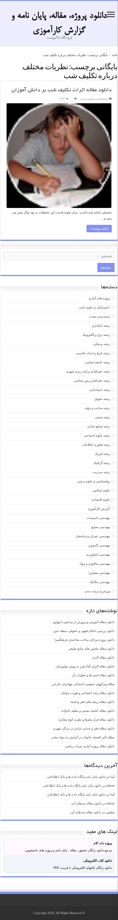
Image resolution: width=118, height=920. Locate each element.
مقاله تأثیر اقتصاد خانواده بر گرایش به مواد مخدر (83, 737)
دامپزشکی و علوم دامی (94, 307)
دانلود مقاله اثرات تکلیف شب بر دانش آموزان (61, 90)
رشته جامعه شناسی (97, 362)
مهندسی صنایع (100, 527)
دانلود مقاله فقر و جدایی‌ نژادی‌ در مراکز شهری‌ (84, 728)
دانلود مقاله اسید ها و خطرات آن (93, 675)
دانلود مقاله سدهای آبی (86, 803)
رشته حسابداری (99, 389)
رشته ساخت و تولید (97, 408)
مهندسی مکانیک (99, 582)
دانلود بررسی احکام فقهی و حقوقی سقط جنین (84, 630)
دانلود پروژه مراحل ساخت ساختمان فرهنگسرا (84, 639)
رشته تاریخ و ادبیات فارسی (93, 353)
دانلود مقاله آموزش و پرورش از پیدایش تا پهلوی (83, 622)
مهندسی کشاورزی (98, 554)
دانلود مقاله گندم (104, 657)
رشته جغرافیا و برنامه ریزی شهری (88, 371)
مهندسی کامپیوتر (99, 545)
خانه (114, 55)
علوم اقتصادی (100, 499)
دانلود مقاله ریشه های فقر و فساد (92, 701)
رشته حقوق (102, 398)
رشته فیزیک (102, 453)
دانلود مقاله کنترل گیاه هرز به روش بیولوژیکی (85, 666)
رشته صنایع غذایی (98, 426)
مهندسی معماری (99, 572)
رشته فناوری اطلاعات (96, 444)
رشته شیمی (102, 417)
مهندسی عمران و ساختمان (92, 536)
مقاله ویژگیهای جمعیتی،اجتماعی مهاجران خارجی (83, 684)
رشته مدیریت (101, 472)
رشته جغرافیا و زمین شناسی (92, 380)
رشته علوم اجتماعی (97, 435)
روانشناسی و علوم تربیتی (94, 98)
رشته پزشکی (101, 344)
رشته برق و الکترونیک (96, 334)
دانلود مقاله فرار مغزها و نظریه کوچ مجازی (86, 719)
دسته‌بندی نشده (99, 316)
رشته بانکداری (101, 325)
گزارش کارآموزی (99, 508)
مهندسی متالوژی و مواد (94, 563)
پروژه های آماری (99, 298)
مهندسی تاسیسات (98, 518)
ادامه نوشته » (99, 229)
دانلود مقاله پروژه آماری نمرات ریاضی (90, 746)
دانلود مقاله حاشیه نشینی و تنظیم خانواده (88, 710)
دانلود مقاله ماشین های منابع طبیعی (91, 648)
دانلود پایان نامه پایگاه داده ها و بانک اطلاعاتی (76, 776)
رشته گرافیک (101, 463)
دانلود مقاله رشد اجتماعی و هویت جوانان (88, 693)
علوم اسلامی (101, 490)
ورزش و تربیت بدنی (97, 591)
